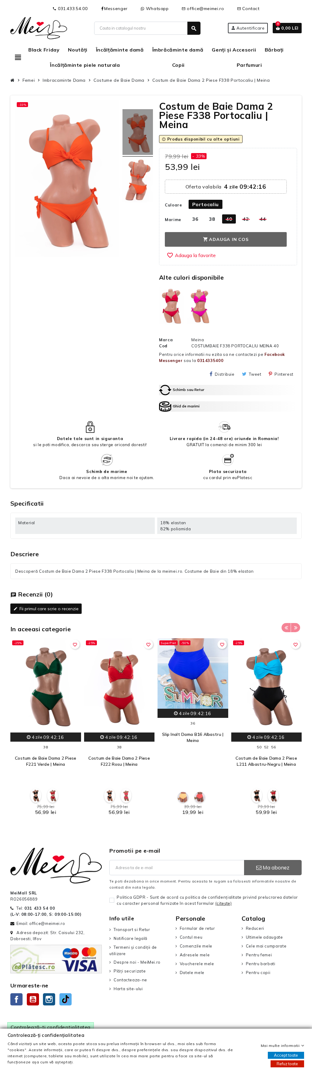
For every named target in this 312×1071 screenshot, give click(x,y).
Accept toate (286, 1055)
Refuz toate (287, 1063)
